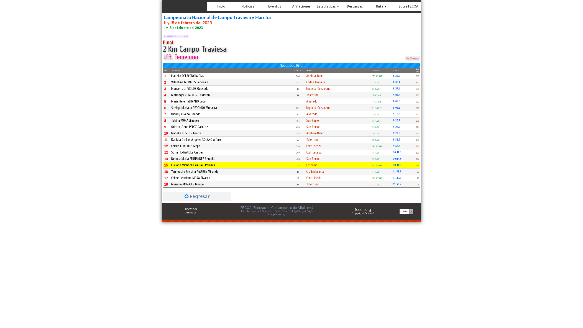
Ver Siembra (412, 58)
